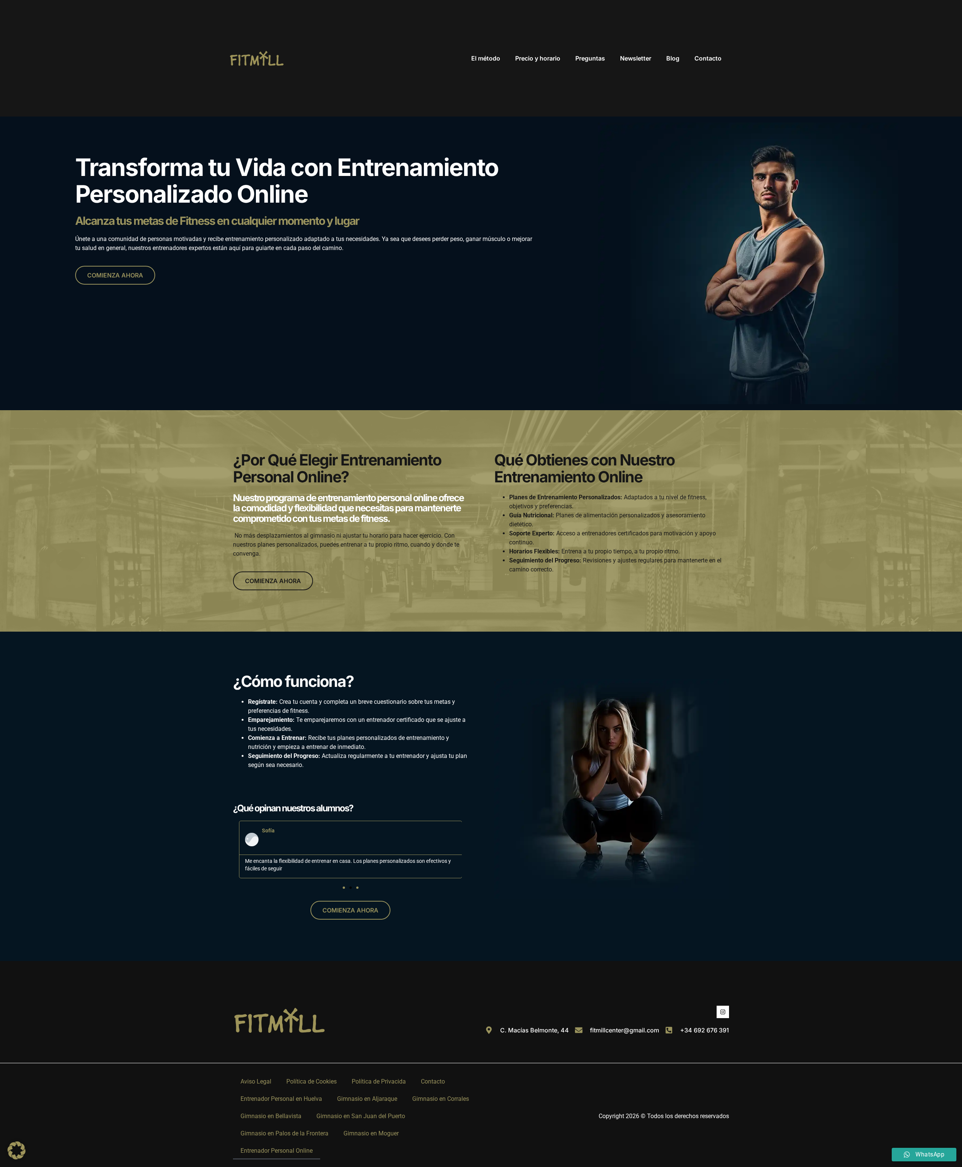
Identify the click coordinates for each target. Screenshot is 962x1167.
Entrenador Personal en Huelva (281, 1098)
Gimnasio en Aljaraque (367, 1098)
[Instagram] (723, 1012)
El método (485, 58)
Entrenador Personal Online (276, 1150)
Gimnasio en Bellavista (270, 1116)
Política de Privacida (379, 1081)
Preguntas (590, 58)
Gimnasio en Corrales (440, 1098)
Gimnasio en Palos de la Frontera (284, 1133)
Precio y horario (537, 58)
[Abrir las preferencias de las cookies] (17, 1157)
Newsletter (635, 58)
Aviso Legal (255, 1081)
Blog (672, 58)
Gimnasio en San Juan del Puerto (360, 1116)
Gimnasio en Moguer (371, 1133)
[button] (344, 888)
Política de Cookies (311, 1081)
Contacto (708, 58)
